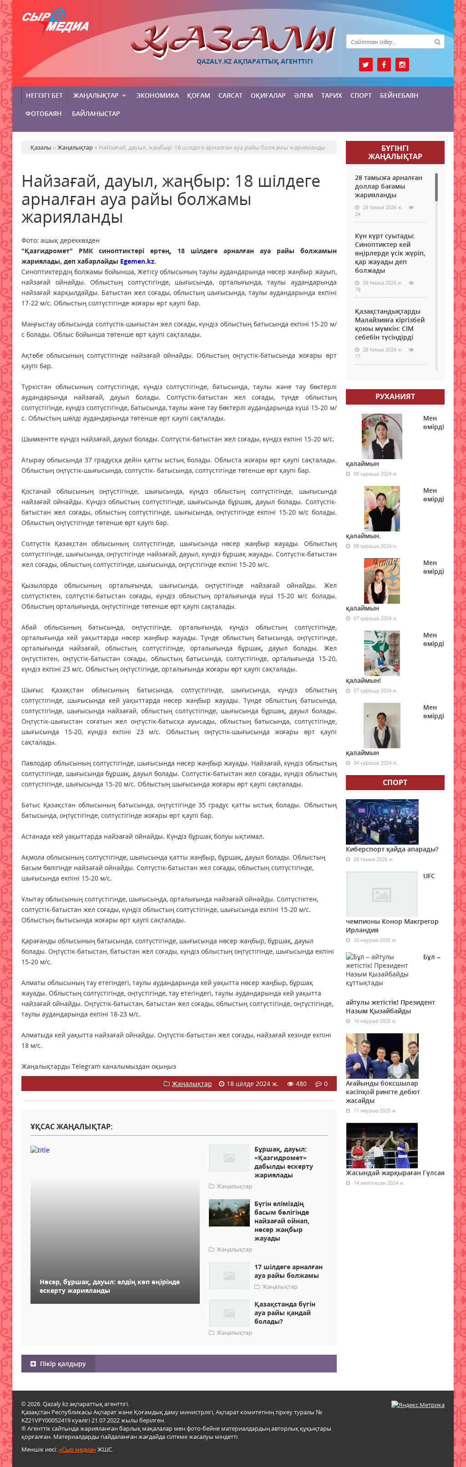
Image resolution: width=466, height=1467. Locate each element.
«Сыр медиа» (77, 1449)
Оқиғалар (268, 95)
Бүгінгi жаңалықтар (395, 152)
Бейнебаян (399, 95)
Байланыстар (96, 113)
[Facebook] (384, 64)
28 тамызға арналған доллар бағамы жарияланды (388, 186)
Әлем (303, 95)
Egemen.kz (137, 261)
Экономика (158, 95)
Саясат (230, 95)
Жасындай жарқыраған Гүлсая (395, 1172)
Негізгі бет (44, 95)
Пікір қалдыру (62, 1363)
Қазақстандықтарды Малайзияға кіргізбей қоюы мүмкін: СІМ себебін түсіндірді (390, 324)
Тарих (331, 95)
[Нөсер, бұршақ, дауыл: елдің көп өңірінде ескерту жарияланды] (115, 1149)
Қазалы (233, 42)
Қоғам (198, 95)
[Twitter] (366, 64)
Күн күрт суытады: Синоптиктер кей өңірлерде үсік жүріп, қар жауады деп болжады (390, 253)
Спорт (361, 95)
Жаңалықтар (96, 95)
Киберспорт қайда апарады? (392, 849)
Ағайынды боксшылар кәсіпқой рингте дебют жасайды (383, 1092)
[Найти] (437, 41)
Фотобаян (43, 113)
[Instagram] (402, 64)
